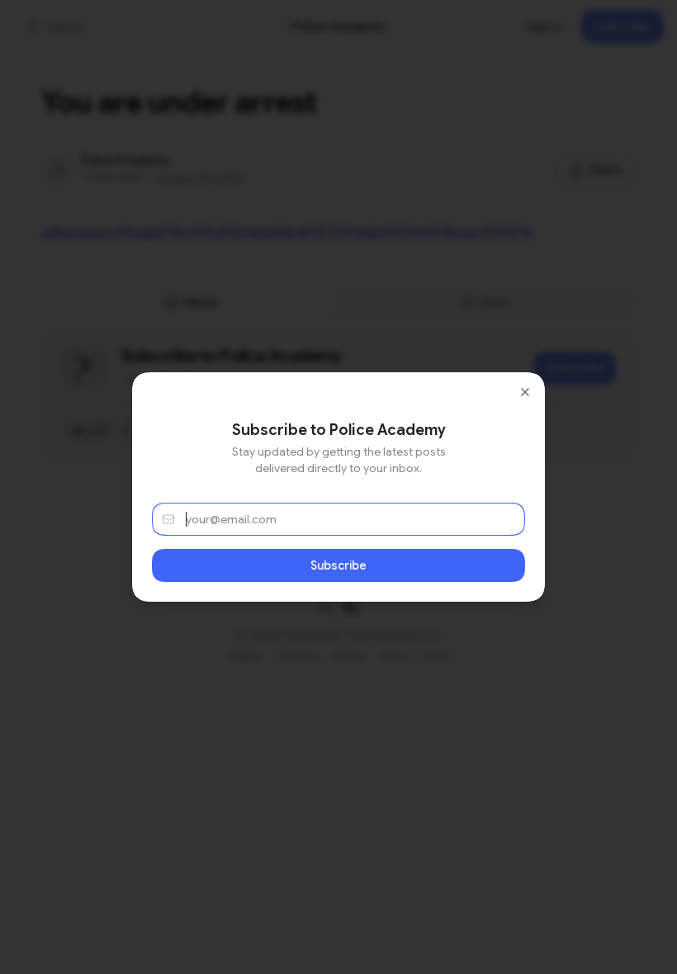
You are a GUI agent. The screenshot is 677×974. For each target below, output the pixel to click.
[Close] (525, 392)
